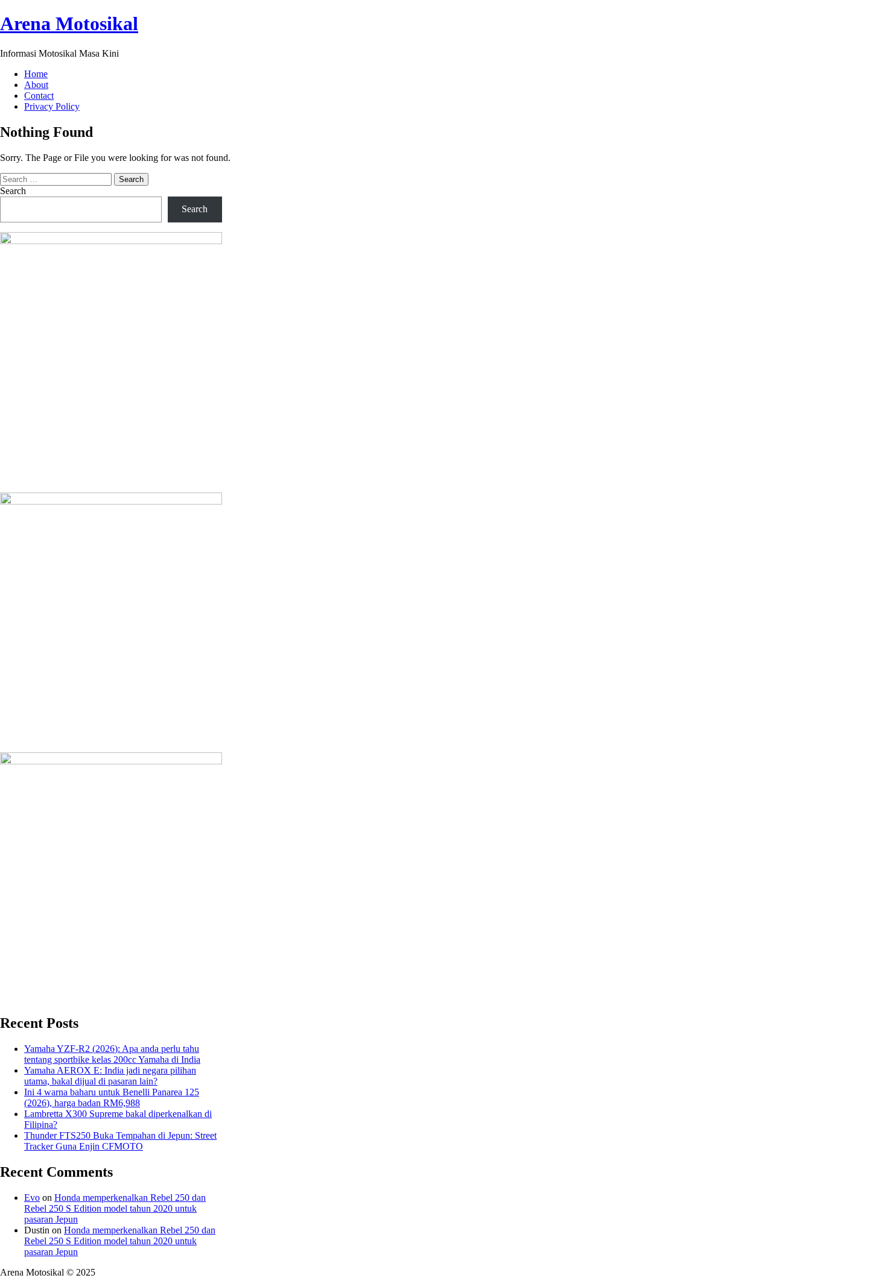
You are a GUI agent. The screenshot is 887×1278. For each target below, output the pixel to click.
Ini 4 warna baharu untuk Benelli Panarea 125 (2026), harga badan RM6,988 (111, 1097)
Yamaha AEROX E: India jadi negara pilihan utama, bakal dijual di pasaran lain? (110, 1075)
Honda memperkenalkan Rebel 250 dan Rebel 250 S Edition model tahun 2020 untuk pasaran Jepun (115, 1208)
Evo (32, 1197)
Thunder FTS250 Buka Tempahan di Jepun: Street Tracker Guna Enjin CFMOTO (120, 1140)
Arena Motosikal (69, 23)
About (36, 85)
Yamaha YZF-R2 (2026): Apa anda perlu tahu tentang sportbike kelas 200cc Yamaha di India (112, 1054)
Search (13, 191)
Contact (39, 95)
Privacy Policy (52, 106)
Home (36, 74)
